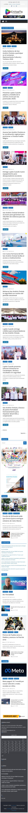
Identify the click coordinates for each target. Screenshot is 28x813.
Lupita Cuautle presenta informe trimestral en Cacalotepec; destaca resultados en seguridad (12, 369)
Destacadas (10, 87)
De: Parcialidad (4, 549)
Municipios (11, 127)
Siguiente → (24, 433)
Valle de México (16, 513)
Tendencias (14, 46)
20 (17, 747)
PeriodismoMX (10, 632)
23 (2, 749)
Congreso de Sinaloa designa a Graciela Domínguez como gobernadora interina (17, 535)
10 (6, 744)
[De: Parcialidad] (14, 583)
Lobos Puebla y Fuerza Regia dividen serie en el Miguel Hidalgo (17, 653)
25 (9, 749)
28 (20, 749)
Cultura (9, 46)
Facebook (3, 759)
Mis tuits (3, 798)
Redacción (12, 48)
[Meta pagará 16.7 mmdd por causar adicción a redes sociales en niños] (14, 670)
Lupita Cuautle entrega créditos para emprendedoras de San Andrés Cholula (14, 331)
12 (13, 744)
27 (17, 749)
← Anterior (4, 430)
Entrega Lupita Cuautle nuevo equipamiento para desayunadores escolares (14, 174)
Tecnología (11, 678)
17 (6, 747)
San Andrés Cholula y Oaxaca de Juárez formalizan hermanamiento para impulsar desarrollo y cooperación (13, 412)
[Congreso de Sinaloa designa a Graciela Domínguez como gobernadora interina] (5, 535)
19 (13, 747)
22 (24, 747)
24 (6, 749)
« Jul (2, 755)
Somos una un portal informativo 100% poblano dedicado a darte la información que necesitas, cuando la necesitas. (13, 727)
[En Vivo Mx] (3, 21)
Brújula (4, 46)
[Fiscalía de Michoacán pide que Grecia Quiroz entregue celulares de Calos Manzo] (14, 504)
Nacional (10, 513)
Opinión (10, 591)
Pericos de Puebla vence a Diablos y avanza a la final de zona (13, 637)
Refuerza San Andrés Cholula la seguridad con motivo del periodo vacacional (13, 293)
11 (9, 744)
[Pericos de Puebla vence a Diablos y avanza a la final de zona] (14, 623)
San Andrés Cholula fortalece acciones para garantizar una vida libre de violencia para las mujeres (14, 216)
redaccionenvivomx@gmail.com (8, 730)
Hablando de (5, 591)
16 (2, 747)
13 (17, 744)
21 (20, 747)
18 (9, 747)
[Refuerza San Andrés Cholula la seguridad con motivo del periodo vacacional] (14, 277)
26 (13, 749)
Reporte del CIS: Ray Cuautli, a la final (18, 607)
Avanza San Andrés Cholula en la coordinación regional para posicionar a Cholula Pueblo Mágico (14, 135)
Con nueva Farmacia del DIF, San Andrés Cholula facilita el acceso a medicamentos (13, 256)
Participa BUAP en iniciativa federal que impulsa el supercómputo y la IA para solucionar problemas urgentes (18, 702)
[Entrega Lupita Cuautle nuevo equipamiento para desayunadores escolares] (14, 158)
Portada (10, 361)
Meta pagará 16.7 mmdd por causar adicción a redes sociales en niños (13, 683)
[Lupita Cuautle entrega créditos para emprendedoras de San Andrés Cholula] (14, 315)
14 (20, 744)
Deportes (5, 87)
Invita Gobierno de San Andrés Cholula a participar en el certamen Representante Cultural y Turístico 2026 (13, 55)
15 (24, 744)
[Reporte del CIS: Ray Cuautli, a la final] (5, 608)
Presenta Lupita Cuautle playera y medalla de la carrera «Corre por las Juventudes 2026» (12, 96)
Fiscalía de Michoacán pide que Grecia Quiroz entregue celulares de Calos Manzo (13, 518)
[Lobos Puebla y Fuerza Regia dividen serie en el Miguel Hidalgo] (5, 654)
